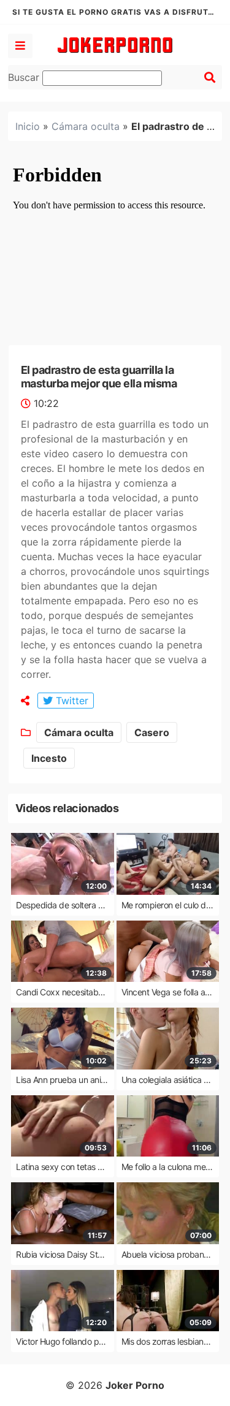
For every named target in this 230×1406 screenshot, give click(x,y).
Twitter (70, 700)
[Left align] (20, 46)
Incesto (49, 758)
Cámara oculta (86, 126)
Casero (151, 732)
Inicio (27, 126)
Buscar (25, 77)
